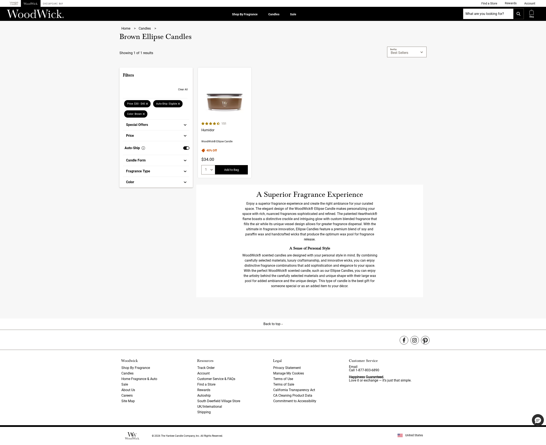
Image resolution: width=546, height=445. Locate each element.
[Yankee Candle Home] (14, 3)
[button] (529, 3)
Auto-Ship (132, 148)
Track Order (206, 368)
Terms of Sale (283, 384)
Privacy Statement (287, 368)
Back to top (272, 324)
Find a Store (206, 384)
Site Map (128, 401)
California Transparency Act (294, 390)
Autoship (204, 395)
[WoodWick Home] (31, 3)
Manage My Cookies (288, 373)
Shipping (204, 412)
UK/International (209, 407)
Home (126, 28)
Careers (127, 395)
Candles (273, 14)
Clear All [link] (183, 89)
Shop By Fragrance (245, 14)
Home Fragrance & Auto (139, 379)
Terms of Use (283, 379)
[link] (489, 3)
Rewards (203, 390)
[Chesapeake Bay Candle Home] (53, 3)
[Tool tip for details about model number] (143, 148)
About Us (128, 390)
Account (203, 373)
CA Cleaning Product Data (292, 395)
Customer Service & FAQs (216, 379)
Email (353, 367)
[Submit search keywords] (518, 14)
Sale (293, 14)
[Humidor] (224, 123)
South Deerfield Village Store (218, 401)
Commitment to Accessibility (294, 401)
